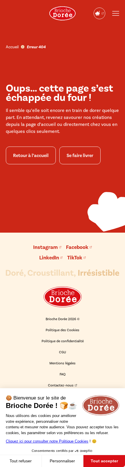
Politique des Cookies (62, 330)
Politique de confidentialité (63, 341)
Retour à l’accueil (31, 155)
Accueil (12, 46)
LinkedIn (49, 258)
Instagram (45, 247)
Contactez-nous (61, 385)
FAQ (63, 374)
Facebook (77, 247)
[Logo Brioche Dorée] (62, 13)
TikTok (74, 258)
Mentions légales (62, 363)
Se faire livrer (80, 155)
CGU (62, 352)
